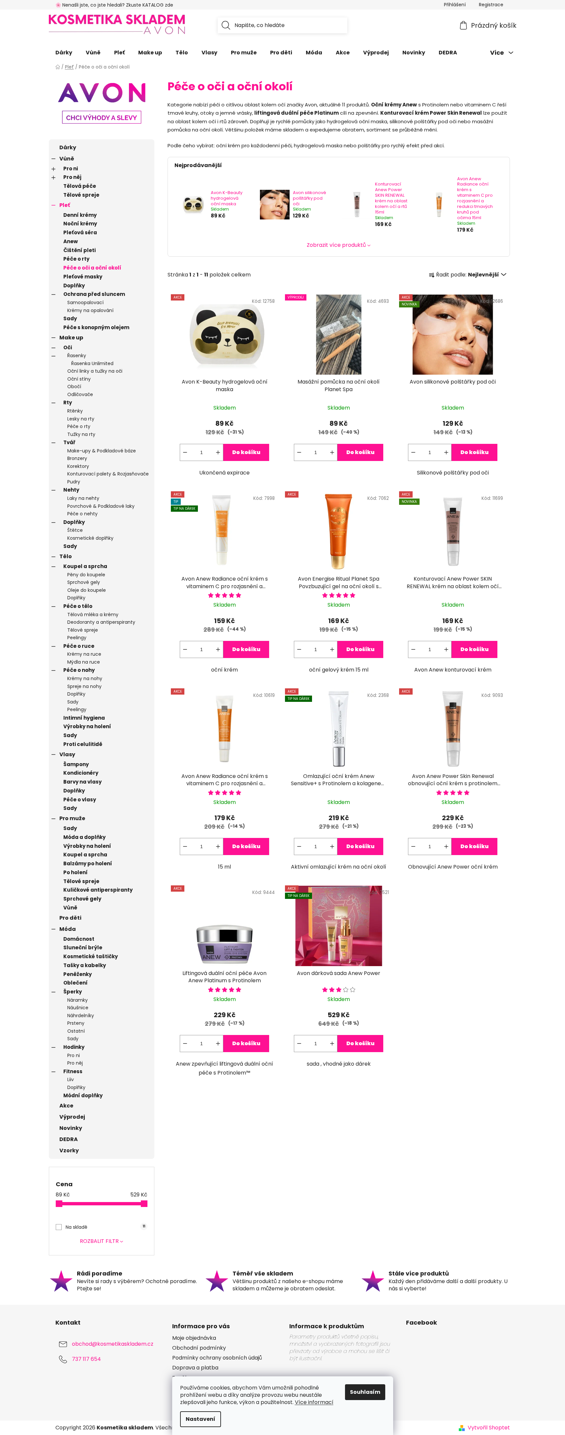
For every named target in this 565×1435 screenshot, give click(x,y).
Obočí (74, 386)
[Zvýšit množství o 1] (218, 452)
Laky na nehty (83, 498)
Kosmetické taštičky (90, 956)
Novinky (70, 1128)
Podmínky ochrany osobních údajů (217, 1358)
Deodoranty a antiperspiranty (101, 622)
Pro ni (70, 168)
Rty (67, 402)
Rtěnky (75, 411)
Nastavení (200, 1419)
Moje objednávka (194, 1338)
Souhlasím (365, 1392)
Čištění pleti (79, 250)
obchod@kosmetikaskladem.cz (112, 1344)
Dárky (67, 147)
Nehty (71, 489)
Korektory (78, 466)
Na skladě (105, 1227)
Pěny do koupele (86, 574)
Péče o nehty (82, 513)
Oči (67, 347)
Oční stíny (79, 379)
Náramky (77, 1000)
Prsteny (75, 1023)
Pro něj (72, 177)
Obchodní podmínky (199, 1348)
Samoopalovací (85, 302)
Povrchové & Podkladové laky (101, 506)
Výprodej (72, 1117)
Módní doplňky (83, 1095)
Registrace (491, 4)
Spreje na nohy (84, 686)
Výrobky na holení (87, 726)
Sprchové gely (83, 582)
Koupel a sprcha (85, 566)
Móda (67, 929)
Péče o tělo (77, 606)
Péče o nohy (79, 670)
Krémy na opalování (90, 310)
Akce (66, 1105)
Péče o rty (76, 258)
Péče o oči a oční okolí (92, 267)
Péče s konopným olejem (96, 327)
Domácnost (78, 938)
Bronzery (77, 458)
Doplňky (74, 285)
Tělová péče (79, 186)
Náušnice (77, 1007)
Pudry (73, 481)
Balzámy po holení (87, 863)
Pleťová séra (80, 232)
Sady (70, 318)
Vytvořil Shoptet (489, 1427)
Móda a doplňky (84, 837)
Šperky (72, 991)
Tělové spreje (81, 194)
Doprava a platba (195, 1367)
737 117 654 (86, 1359)
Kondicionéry (80, 772)
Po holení (75, 872)
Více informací (314, 1402)
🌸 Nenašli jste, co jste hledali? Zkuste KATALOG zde (114, 5)
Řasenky (76, 355)
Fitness (72, 1071)
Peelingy (76, 637)
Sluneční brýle (82, 947)
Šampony (76, 764)
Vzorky (69, 1150)
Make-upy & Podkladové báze (101, 450)
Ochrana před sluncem (94, 294)
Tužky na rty (81, 434)
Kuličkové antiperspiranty (98, 889)
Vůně (66, 158)
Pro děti (70, 918)
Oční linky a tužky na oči (94, 371)
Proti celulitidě (82, 744)
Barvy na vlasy (82, 781)
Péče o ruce (78, 646)
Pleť (64, 205)
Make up (71, 337)
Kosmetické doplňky (90, 538)
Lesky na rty (80, 419)
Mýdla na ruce (83, 662)
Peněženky (77, 974)
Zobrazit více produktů (336, 245)
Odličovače (80, 394)
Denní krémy (80, 215)
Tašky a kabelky (84, 965)
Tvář (69, 442)
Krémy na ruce (84, 654)
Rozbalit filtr (99, 1241)
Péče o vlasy (79, 799)
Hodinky (73, 1047)
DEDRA (68, 1139)
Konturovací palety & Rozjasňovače (108, 474)
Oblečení (75, 982)
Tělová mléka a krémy (92, 614)
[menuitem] (64, 53)
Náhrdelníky (80, 1015)
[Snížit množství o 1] (185, 452)
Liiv (70, 1079)
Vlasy (67, 754)
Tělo (65, 556)
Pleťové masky (82, 276)
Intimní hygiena (84, 717)
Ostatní (76, 1031)
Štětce (75, 530)
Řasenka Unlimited (92, 363)
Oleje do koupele (86, 590)
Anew (70, 241)
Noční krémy (80, 223)
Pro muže (72, 818)
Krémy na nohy (84, 678)
